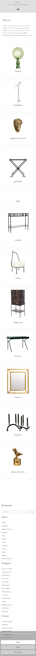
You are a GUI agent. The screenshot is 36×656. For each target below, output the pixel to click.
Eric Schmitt (5, 578)
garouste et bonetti (7, 569)
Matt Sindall (5, 608)
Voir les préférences (18, 652)
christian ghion (6, 585)
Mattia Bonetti (6, 575)
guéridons (18, 181)
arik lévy (4, 601)
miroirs (18, 397)
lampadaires (18, 105)
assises (18, 278)
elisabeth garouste (7, 572)
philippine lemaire (7, 605)
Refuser (18, 647)
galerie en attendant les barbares (18, 3)
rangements (18, 322)
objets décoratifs (18, 472)
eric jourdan (5, 582)
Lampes (4, 522)
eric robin (4, 595)
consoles (18, 240)
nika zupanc (5, 611)
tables (18, 201)
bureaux (18, 356)
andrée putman (6, 592)
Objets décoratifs (6, 558)
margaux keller (6, 598)
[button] (18, 9)
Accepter (18, 642)
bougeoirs (18, 435)
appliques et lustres (18, 138)
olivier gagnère (6, 588)
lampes (18, 71)
